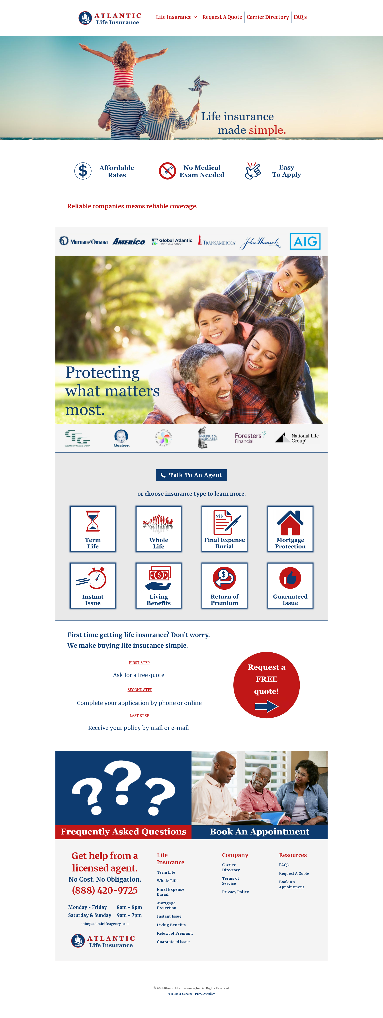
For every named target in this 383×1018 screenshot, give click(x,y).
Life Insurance (174, 17)
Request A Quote (222, 17)
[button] (191, 475)
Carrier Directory (268, 17)
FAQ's (300, 17)
